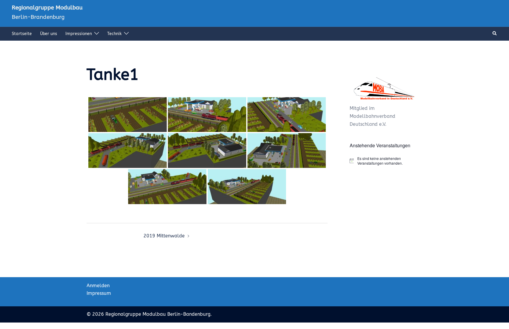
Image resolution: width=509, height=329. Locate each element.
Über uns (48, 33)
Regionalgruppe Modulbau (47, 7)
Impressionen (78, 33)
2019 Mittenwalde (164, 236)
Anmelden (98, 285)
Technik (114, 33)
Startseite (22, 33)
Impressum (99, 293)
